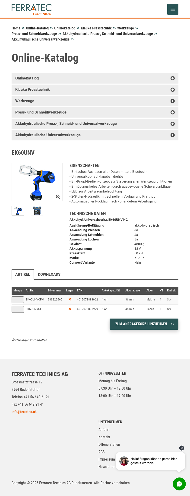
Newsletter (106, 466)
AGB (101, 452)
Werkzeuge (125, 28)
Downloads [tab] (49, 274)
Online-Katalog (37, 28)
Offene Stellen (109, 444)
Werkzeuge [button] (24, 101)
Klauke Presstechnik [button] (32, 89)
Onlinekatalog (64, 28)
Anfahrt (104, 429)
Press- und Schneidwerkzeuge (34, 34)
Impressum (106, 459)
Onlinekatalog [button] (27, 78)
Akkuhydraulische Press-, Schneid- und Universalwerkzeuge (108, 34)
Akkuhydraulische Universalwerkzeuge (41, 39)
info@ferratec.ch (24, 412)
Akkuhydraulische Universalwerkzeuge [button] (48, 135)
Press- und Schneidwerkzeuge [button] (40, 112)
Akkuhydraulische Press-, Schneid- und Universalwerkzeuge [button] (66, 123)
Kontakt (104, 437)
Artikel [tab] (22, 274)
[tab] (95, 78)
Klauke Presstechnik (96, 28)
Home (16, 28)
